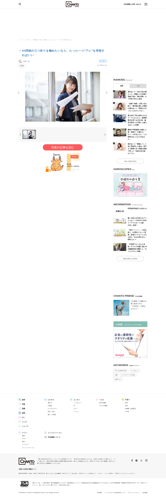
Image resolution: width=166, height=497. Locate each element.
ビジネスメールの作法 (128, 375)
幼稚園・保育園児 (130, 408)
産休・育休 (51, 411)
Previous (18, 92)
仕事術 (22, 66)
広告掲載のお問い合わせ (132, 4)
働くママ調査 (52, 414)
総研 (23, 400)
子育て (127, 400)
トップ (20, 39)
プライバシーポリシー (134, 492)
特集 (23, 404)
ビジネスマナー (52, 408)
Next (106, 92)
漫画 (23, 413)
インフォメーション (55, 433)
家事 (23, 436)
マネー (24, 438)
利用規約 (99, 492)
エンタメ (77, 400)
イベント (76, 411)
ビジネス (27, 39)
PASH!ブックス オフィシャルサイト (125, 473)
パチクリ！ (100, 473)
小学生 (127, 411)
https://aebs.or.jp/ (64, 485)
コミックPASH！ (109, 473)
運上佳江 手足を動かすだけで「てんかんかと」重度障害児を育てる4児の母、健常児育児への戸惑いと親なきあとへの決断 (137, 120)
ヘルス (101, 400)
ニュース (25, 426)
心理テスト (118, 379)
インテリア (25, 444)
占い (23, 417)
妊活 (126, 403)
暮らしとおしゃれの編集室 (53, 473)
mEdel (35, 473)
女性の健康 (102, 403)
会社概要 (144, 492)
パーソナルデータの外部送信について (114, 492)
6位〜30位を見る (130, 161)
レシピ (24, 422)
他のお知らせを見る (130, 259)
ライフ (24, 433)
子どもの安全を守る (121, 370)
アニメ (76, 408)
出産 (126, 405)
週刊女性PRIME (23, 473)
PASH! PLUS (41, 473)
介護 (116, 375)
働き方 (50, 403)
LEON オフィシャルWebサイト (87, 473)
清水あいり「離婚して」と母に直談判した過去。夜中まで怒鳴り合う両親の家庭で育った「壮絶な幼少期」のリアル (137, 148)
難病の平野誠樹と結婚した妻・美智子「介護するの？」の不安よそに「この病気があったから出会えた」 (137, 134)
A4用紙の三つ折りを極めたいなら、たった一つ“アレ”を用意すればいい (52, 39)
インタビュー (135, 370)
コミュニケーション (28, 447)
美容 (23, 441)
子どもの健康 (103, 405)
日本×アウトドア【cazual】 (70, 473)
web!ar (30, 473)
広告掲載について (54, 437)
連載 (23, 408)
